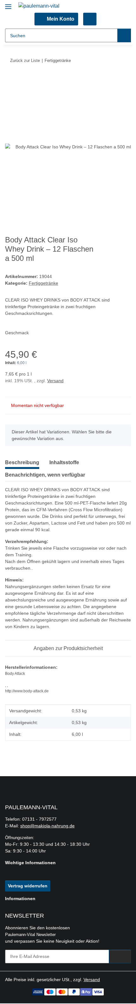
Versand (55, 380)
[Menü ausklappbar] (8, 4)
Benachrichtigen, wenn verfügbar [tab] (45, 475)
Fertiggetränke (43, 283)
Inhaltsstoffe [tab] (64, 462)
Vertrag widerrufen (27, 885)
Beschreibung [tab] (22, 462)
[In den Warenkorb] (10, 80)
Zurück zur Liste (25, 60)
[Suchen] (124, 35)
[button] (56, 19)
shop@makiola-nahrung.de (47, 825)
